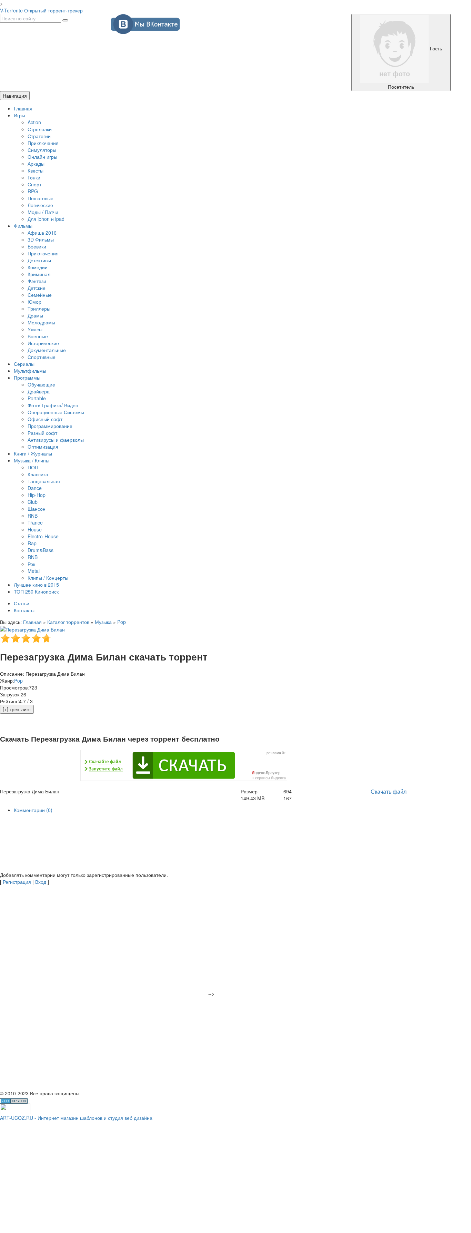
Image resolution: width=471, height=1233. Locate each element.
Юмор (34, 301)
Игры (19, 115)
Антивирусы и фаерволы (56, 439)
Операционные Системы (56, 412)
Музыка (103, 621)
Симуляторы (42, 149)
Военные (38, 336)
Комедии (38, 267)
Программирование (50, 425)
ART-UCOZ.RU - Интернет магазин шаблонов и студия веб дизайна (76, 1117)
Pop (121, 621)
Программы (27, 377)
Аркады (36, 163)
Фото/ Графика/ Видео (53, 405)
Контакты (24, 610)
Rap (32, 543)
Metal (34, 570)
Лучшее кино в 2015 (36, 584)
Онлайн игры (42, 156)
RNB (33, 515)
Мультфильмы (30, 370)
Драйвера (39, 391)
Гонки (34, 177)
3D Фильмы (41, 239)
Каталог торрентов (68, 621)
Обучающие (41, 384)
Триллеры (39, 308)
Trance (35, 522)
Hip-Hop (37, 494)
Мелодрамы (41, 322)
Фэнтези (37, 280)
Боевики (37, 246)
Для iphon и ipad (46, 218)
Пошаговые (40, 198)
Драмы (35, 315)
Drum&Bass (40, 550)
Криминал (39, 274)
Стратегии (39, 136)
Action (34, 122)
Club (33, 501)
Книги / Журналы (33, 453)
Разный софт (42, 432)
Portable (37, 398)
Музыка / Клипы (31, 460)
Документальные (47, 349)
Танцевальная (44, 481)
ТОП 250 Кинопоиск (36, 591)
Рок (31, 563)
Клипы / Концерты (48, 577)
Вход (40, 881)
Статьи (21, 603)
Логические (40, 205)
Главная (23, 108)
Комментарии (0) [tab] (33, 809)
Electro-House (43, 536)
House (35, 529)
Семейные (40, 294)
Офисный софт (45, 418)
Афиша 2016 (42, 232)
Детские (37, 287)
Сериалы (24, 363)
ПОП (33, 467)
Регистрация (17, 881)
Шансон (37, 508)
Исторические (43, 343)
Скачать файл (389, 791)
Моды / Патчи (43, 211)
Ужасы (35, 329)
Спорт (34, 184)
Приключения (43, 142)
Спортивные (42, 356)
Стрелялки (40, 129)
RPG (33, 191)
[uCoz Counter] (15, 1108)
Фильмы (23, 225)
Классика (38, 474)
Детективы (39, 260)
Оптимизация (43, 446)
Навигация (15, 95)
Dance (35, 488)
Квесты (35, 170)
